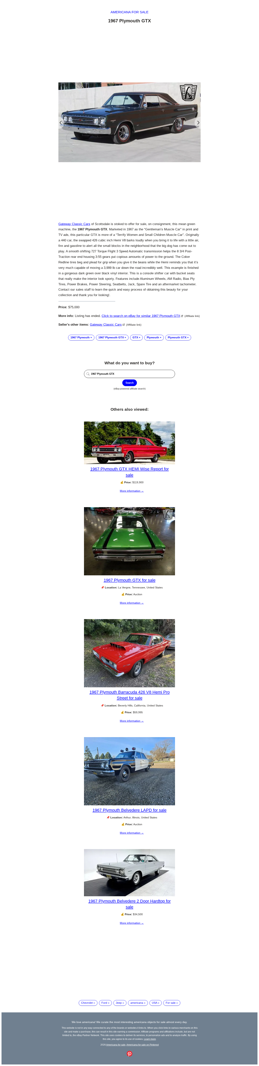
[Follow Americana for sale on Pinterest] (129, 1055)
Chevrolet (87, 1002)
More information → (132, 490)
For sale (171, 1002)
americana (136, 1002)
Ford (104, 1002)
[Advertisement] (129, 53)
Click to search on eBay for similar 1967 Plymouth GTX (141, 316)
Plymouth (153, 337)
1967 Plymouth (80, 337)
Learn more (150, 1039)
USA (154, 1002)
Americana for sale (129, 12)
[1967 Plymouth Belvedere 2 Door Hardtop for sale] (129, 895)
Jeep (119, 1002)
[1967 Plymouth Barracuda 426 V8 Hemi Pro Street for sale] (129, 686)
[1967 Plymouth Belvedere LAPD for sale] (129, 804)
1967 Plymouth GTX (111, 337)
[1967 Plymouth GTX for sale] (129, 574)
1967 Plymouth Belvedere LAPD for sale (129, 810)
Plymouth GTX (177, 337)
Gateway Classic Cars (74, 224)
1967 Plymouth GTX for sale (129, 580)
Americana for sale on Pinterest (142, 1044)
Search (130, 382)
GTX (135, 337)
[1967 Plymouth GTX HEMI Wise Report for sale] (129, 463)
